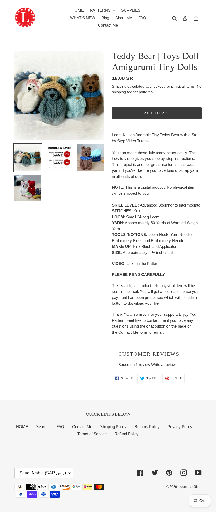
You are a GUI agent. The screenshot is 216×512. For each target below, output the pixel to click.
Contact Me (127, 332)
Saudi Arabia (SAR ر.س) (42, 473)
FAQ (60, 426)
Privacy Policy (180, 426)
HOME (22, 426)
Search (42, 426)
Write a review (163, 364)
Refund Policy (127, 433)
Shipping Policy (113, 426)
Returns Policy (147, 426)
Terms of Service (92, 433)
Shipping (119, 86)
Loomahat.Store (190, 487)
